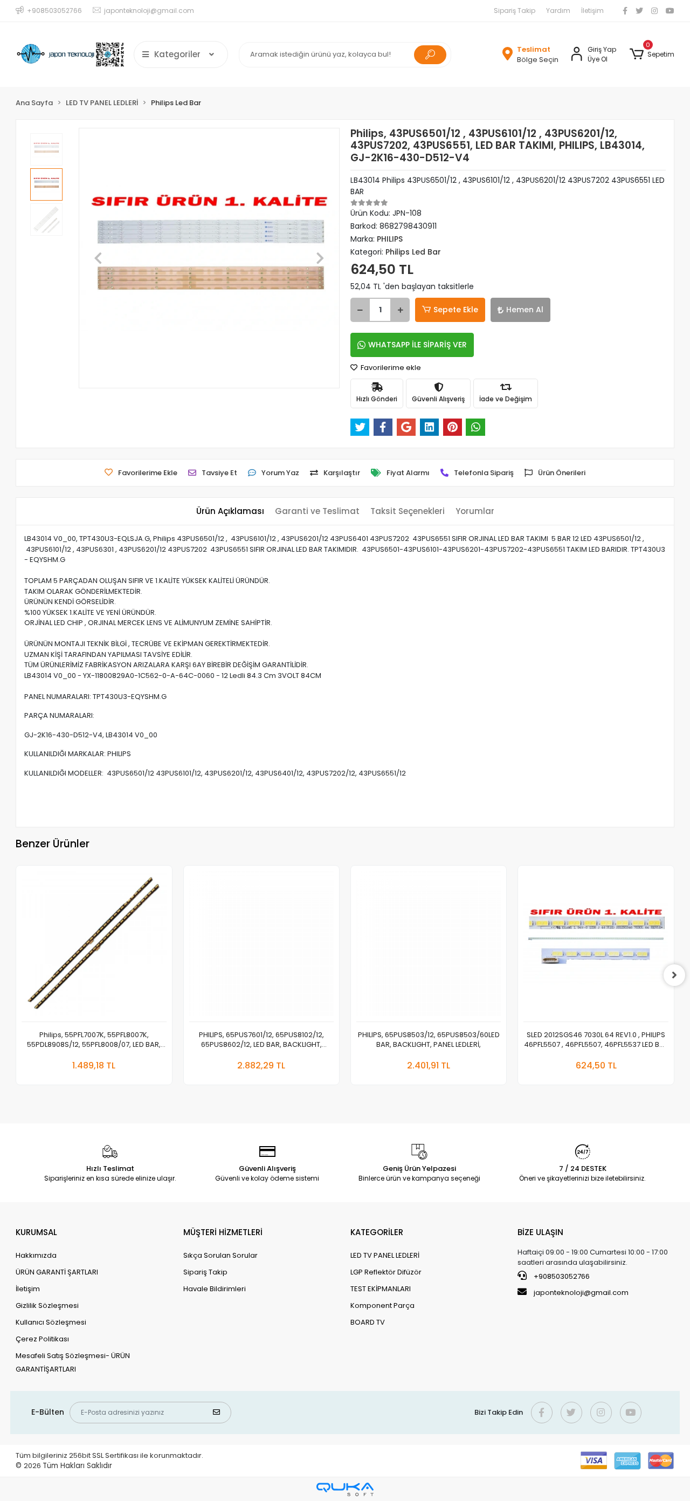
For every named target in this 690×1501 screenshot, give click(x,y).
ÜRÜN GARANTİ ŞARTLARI (57, 1272)
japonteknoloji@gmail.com (581, 1292)
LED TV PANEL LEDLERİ (384, 1255)
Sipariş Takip (514, 10)
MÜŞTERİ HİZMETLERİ (223, 1232)
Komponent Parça (382, 1305)
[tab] (230, 511)
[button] (651, 54)
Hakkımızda (36, 1255)
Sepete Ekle (455, 309)
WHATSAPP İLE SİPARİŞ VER (417, 344)
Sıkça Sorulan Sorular (220, 1255)
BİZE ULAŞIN (540, 1232)
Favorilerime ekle (390, 367)
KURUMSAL (36, 1232)
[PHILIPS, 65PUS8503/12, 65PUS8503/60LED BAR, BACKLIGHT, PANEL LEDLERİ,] (428, 946)
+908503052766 (561, 1276)
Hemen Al (524, 309)
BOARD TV (367, 1322)
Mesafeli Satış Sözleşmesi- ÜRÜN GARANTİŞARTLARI (73, 1362)
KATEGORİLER (376, 1232)
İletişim (592, 10)
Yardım (558, 10)
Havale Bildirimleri (214, 1289)
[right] (674, 975)
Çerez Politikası (42, 1339)
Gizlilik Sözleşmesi (47, 1305)
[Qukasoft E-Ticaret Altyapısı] (345, 1489)
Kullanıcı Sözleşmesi (51, 1322)
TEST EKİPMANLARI (380, 1289)
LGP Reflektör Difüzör (386, 1272)
